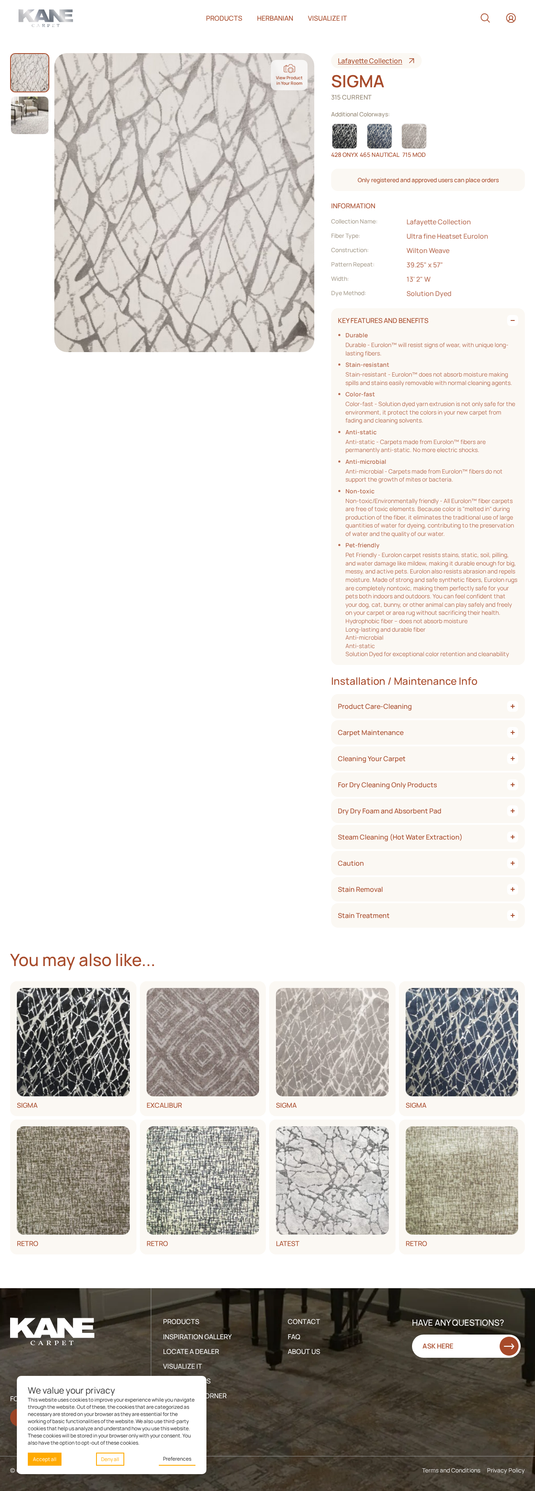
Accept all (44, 1459)
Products (224, 18)
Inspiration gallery (197, 1336)
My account (511, 18)
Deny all (110, 1459)
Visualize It (182, 1366)
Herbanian (275, 18)
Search (485, 18)
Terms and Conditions (451, 1470)
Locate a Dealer (191, 1351)
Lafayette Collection (370, 60)
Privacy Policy (506, 1470)
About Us (304, 1351)
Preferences (177, 1458)
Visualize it (327, 18)
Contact (304, 1321)
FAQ (294, 1336)
